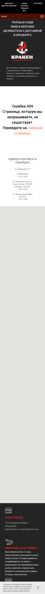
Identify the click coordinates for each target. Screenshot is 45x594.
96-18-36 (22, 197)
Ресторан (38, 3)
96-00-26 (26, 187)
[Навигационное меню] (42, 16)
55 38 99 (29, 184)
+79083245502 (22, 174)
